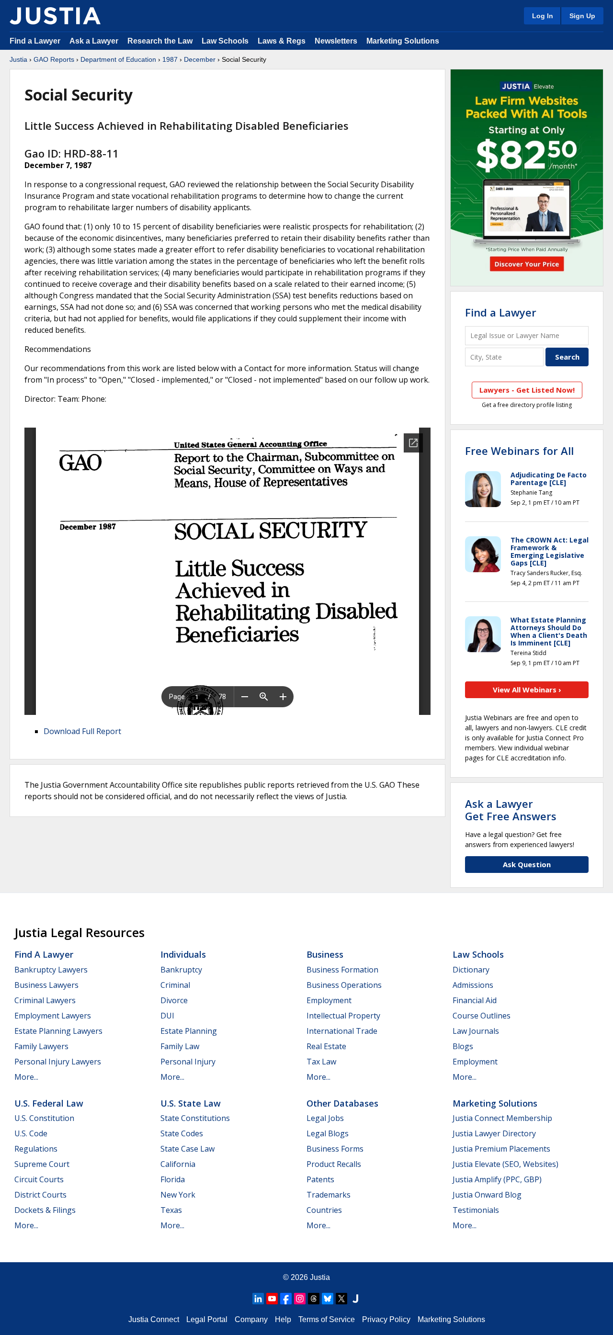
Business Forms (334, 1148)
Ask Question (527, 864)
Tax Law (321, 1061)
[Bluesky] (327, 1298)
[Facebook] (286, 1298)
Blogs (463, 1046)
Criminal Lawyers (45, 1000)
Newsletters (336, 41)
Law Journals (476, 1031)
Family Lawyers (41, 1046)
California (177, 1164)
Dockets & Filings (45, 1210)
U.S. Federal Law (48, 1103)
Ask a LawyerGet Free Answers (510, 809)
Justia (18, 59)
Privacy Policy (386, 1319)
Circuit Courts (39, 1179)
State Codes (181, 1133)
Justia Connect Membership (502, 1118)
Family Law (179, 1046)
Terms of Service (326, 1319)
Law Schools (225, 41)
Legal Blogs (327, 1133)
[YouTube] (272, 1298)
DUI (167, 1015)
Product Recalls (333, 1164)
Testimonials (476, 1210)
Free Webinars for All (519, 450)
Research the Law (160, 41)
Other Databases (342, 1103)
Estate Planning (188, 1031)
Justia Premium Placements (501, 1148)
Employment (329, 1000)
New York (177, 1194)
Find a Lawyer (35, 41)
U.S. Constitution (44, 1118)
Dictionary (471, 969)
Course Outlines (482, 1015)
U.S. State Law (190, 1103)
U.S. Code (30, 1133)
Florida (172, 1179)
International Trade (341, 1031)
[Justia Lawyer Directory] (355, 1298)
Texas (171, 1210)
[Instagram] (300, 1298)
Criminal (175, 985)
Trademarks (328, 1194)
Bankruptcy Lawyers (51, 969)
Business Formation (342, 969)
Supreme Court (41, 1164)
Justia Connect (153, 1319)
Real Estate (326, 1046)
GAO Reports (54, 59)
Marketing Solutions (402, 41)
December (200, 59)
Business (324, 954)
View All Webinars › (527, 689)
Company (251, 1319)
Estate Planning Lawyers (58, 1031)
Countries (324, 1210)
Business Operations (344, 985)
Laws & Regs (282, 41)
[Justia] (55, 15)
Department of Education (118, 59)
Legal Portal (206, 1319)
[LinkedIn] (258, 1298)
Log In (542, 16)
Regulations (35, 1148)
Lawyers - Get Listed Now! (527, 390)
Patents (320, 1179)
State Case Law (187, 1148)
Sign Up (582, 16)
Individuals (183, 954)
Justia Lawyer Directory (494, 1133)
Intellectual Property (343, 1015)
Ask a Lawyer (94, 41)
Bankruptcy (181, 969)
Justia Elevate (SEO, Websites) (505, 1164)
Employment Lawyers (52, 1015)
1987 (170, 59)
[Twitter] (341, 1298)
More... (26, 1077)
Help (283, 1319)
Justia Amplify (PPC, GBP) (497, 1179)
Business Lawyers (46, 985)
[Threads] (313, 1298)
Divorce (174, 1000)
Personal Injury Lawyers (57, 1061)
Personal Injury (188, 1061)
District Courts (40, 1194)
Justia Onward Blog (487, 1194)
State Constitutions (195, 1118)
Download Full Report (82, 731)
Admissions (473, 985)
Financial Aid (475, 1000)
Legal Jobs (325, 1118)
